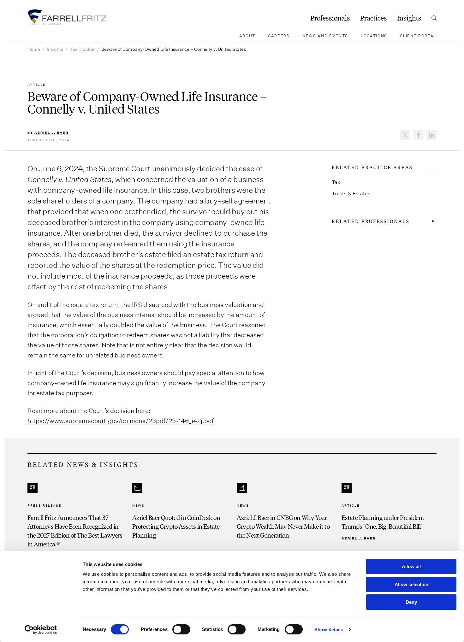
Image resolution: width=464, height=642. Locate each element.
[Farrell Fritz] (66, 17)
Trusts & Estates (351, 193)
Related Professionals (371, 221)
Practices (373, 18)
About (247, 35)
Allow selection (411, 584)
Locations (374, 35)
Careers (279, 35)
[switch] (181, 629)
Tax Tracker (82, 49)
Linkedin (431, 135)
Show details (328, 629)
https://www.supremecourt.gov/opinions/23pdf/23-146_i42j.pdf (120, 420)
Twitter (405, 135)
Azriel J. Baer (51, 132)
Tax (336, 182)
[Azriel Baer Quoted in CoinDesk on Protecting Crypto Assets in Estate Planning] (180, 515)
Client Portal (418, 35)
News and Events (325, 35)
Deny (411, 602)
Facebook (418, 135)
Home (33, 49)
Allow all (411, 566)
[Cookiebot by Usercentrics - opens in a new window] (40, 629)
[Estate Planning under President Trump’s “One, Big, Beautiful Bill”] (389, 515)
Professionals (330, 18)
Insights (409, 18)
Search (434, 18)
